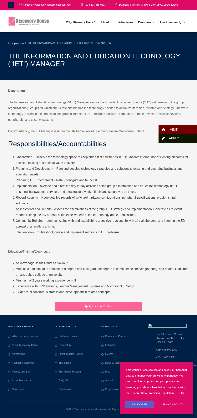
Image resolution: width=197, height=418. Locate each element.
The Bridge (65, 362)
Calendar (110, 345)
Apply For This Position (98, 306)
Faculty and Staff (21, 371)
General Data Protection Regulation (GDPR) (157, 392)
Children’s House (68, 336)
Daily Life (64, 380)
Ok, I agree (139, 404)
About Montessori (22, 380)
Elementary (65, 345)
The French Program (70, 371)
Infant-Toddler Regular (71, 353)
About (105, 22)
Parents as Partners (116, 336)
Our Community (171, 22)
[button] (178, 129)
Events (109, 353)
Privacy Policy (173, 404)
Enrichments (66, 389)
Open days (18, 389)
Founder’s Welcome (23, 362)
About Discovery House (25, 345)
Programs (144, 22)
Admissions (125, 22)
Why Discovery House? (81, 22)
